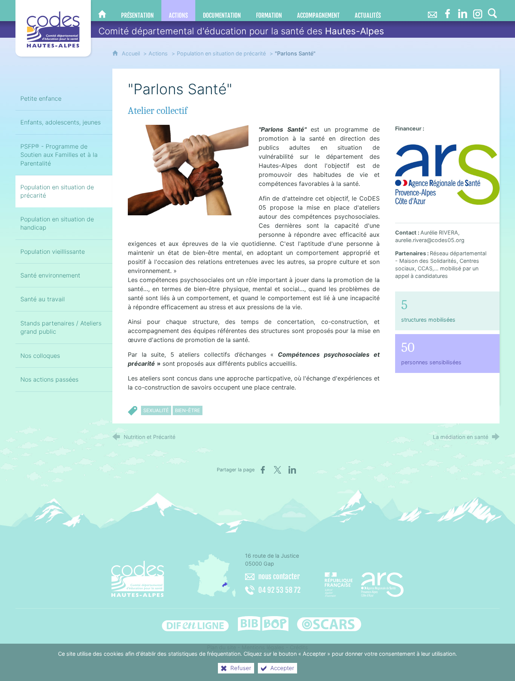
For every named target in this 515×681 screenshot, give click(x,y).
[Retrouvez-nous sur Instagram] (477, 10)
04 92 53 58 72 (279, 590)
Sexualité (156, 410)
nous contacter (279, 576)
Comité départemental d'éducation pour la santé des (241, 31)
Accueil (131, 53)
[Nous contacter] (432, 10)
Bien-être (187, 410)
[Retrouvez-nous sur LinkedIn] (462, 10)
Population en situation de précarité (221, 53)
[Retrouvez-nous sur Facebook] (447, 10)
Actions (158, 53)
